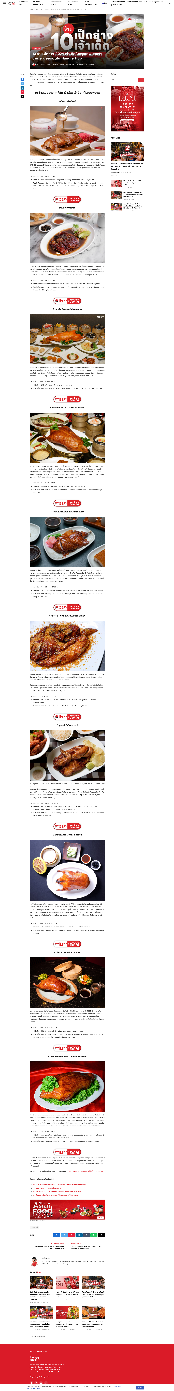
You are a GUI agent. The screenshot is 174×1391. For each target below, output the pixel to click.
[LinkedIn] (22, 87)
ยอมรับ (140, 1387)
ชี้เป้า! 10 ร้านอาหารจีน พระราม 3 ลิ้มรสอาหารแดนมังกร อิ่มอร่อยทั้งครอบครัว (59, 1185)
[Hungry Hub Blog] (11, 3)
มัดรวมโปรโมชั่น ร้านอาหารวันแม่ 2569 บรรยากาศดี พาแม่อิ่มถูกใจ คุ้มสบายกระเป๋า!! (93, 1294)
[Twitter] (22, 83)
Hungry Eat (36, 48)
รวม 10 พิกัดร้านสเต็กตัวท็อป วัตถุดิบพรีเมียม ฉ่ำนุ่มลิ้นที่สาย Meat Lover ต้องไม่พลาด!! (40, 1324)
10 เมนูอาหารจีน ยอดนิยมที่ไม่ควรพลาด (47, 1188)
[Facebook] (22, 79)
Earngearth (116, 172)
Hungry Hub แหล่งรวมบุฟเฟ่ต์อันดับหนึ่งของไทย (85, 1171)
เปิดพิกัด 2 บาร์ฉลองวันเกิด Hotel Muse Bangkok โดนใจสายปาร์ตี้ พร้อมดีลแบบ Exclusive (40, 1296)
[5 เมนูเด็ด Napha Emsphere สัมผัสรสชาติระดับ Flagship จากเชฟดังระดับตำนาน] (67, 1312)
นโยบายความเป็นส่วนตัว (34, 1388)
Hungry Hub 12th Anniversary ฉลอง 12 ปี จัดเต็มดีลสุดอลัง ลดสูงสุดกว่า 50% (137, 3)
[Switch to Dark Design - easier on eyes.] (170, 3)
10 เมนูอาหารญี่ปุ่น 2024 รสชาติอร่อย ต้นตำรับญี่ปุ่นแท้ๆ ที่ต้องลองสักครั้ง (86, 1247)
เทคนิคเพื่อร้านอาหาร (56, 3)
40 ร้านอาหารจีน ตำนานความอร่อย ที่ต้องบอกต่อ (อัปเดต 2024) (55, 1195)
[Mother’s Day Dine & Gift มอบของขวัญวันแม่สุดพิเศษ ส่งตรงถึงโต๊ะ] (67, 1282)
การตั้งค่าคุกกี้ (117, 1387)
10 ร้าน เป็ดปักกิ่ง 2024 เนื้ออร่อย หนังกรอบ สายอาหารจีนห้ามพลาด (57, 1192)
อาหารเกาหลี (34, 1227)
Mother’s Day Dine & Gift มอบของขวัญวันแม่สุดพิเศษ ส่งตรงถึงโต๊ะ (67, 1294)
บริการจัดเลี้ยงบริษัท (73, 3)
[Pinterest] (22, 92)
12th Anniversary (91, 3)
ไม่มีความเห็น (82, 64)
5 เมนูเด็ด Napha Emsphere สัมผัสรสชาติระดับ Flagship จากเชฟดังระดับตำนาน (67, 1324)
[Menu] (4, 3)
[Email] (22, 96)
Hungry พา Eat (23, 3)
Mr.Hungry (42, 64)
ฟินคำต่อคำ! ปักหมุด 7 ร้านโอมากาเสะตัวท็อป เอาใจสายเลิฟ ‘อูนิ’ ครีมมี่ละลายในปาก (93, 1324)
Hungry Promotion (38, 3)
